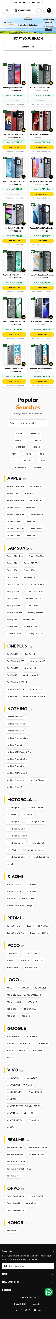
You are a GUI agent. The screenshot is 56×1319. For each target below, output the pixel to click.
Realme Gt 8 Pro (14, 1147)
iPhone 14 (30, 535)
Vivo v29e (34, 1120)
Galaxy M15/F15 (35, 612)
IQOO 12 (26, 1016)
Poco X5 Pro (13, 967)
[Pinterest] (16, 1310)
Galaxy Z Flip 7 (14, 591)
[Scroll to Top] (51, 1304)
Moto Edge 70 (13, 807)
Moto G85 (11, 850)
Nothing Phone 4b (15, 716)
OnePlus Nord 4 (30, 675)
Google (36, 440)
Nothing (21, 447)
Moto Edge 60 (13, 821)
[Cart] (49, 10)
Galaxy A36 (29, 570)
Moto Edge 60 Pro (35, 821)
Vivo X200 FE (35, 1092)
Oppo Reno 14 (13, 1203)
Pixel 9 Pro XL (26, 1043)
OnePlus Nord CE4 (15, 689)
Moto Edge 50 (38, 843)
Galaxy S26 (12, 563)
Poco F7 (11, 960)
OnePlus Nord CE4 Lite (17, 682)
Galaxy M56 (12, 577)
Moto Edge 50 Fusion (32, 850)
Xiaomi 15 (31, 891)
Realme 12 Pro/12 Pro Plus (19, 1169)
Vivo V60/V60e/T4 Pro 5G (19, 1085)
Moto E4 (11, 864)
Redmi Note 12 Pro (39, 933)
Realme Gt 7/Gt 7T (38, 1147)
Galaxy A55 (28, 619)
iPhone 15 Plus (13, 521)
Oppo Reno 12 (32, 1203)
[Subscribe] (51, 1266)
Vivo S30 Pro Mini (15, 1092)
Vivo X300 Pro (14, 1078)
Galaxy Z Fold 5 (14, 633)
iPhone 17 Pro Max (15, 486)
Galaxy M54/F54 (35, 633)
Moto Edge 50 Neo (16, 843)
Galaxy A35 (12, 626)
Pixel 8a (22, 1050)
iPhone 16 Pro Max (15, 500)
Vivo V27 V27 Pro (15, 1120)
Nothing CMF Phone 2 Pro (19, 752)
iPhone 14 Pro (36, 528)
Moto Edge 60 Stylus (16, 829)
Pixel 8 (10, 1057)
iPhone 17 (29, 493)
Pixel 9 (10, 1050)
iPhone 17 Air (13, 493)
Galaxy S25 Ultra (35, 591)
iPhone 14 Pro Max (15, 528)
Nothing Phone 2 (38, 780)
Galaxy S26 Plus (36, 556)
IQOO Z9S (12, 1009)
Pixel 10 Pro (32, 1036)
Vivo (13, 460)
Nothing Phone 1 (14, 787)
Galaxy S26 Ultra (15, 556)
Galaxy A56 (12, 570)
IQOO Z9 (11, 1016)
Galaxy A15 (12, 619)
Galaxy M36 (29, 577)
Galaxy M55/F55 (14, 612)
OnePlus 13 (12, 675)
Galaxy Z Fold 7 (36, 584)
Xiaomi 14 (11, 898)
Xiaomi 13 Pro (28, 898)
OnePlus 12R (36, 689)
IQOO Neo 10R (14, 1002)
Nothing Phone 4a (15, 730)
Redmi (15, 454)
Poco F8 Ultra (30, 953)
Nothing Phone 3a (15, 766)
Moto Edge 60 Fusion (17, 835)
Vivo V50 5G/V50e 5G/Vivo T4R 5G (24, 1106)
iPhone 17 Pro (36, 486)
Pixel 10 (10, 1043)
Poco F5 (39, 960)
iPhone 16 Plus (13, 507)
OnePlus (20, 440)
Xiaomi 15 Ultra (14, 891)
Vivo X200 (12, 1099)
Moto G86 (11, 814)
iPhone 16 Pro (36, 500)
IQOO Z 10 (32, 1002)
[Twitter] (30, 1310)
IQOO (41, 454)
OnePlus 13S (12, 668)
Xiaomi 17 (31, 884)
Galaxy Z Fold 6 (33, 598)
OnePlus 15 (29, 654)
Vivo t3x (10, 1127)
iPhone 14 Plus (13, 535)
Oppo (42, 460)
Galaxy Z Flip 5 (30, 626)
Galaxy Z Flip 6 (14, 605)
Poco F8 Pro (12, 953)
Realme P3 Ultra (37, 1154)
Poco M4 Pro (31, 967)
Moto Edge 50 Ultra (16, 857)
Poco (28, 454)
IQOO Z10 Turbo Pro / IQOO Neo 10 (24, 995)
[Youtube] (35, 1310)
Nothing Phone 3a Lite (17, 738)
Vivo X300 (32, 1078)
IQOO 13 (25, 988)
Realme (28, 460)
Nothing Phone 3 (14, 745)
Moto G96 (27, 814)
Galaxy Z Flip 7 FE (15, 584)
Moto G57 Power (35, 807)
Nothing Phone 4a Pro (17, 724)
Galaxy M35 (32, 605)
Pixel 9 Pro (44, 1043)
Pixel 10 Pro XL (14, 1036)
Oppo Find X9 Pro (15, 1196)
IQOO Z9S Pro (29, 1009)
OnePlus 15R (12, 654)
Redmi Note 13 (13, 926)
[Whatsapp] (39, 1310)
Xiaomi (36, 447)
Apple (19, 433)
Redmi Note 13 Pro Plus (37, 926)
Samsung (35, 433)
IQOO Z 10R (41, 988)
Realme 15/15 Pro (15, 1154)
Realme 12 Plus (14, 1175)
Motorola (20, 467)
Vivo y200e (29, 1113)
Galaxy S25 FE (30, 563)
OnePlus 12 (12, 696)
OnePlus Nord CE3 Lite (34, 696)
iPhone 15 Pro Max (15, 514)
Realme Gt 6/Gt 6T (16, 1161)
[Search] (38, 10)
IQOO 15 (11, 988)
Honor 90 (11, 1230)
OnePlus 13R (30, 668)
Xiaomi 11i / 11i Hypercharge (19, 905)
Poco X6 (25, 960)
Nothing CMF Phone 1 (17, 773)
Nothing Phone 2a (15, 780)
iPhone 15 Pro (36, 514)
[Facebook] (21, 1310)
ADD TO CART (14, 147)
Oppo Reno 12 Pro (15, 1210)
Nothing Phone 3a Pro (17, 759)
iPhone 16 (30, 507)
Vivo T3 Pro (12, 1113)
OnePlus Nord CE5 (15, 661)
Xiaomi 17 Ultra (14, 884)
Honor (37, 467)
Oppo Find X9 (36, 1196)
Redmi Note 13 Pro (15, 933)
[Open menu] (7, 10)
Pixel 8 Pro (38, 1050)
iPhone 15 (30, 521)
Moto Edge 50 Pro (40, 857)
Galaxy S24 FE (13, 598)
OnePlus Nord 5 (37, 661)
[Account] (43, 10)
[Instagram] (26, 1310)
